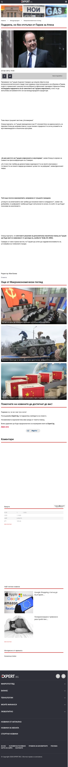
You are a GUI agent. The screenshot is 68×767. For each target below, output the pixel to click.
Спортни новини (9, 734)
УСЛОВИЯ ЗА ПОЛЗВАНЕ (17, 746)
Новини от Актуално (11, 722)
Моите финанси (9, 704)
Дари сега (5, 427)
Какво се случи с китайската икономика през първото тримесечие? (29, 398)
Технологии (7, 697)
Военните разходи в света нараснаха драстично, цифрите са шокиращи (30, 360)
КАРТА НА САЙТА (6, 748)
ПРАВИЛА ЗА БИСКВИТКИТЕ (38, 746)
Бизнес (4, 690)
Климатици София (10, 656)
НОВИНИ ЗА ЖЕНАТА (10, 728)
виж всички (8, 642)
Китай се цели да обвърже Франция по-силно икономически (26, 322)
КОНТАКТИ (19, 748)
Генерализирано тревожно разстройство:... (46, 618)
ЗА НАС (3, 746)
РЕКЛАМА (54, 746)
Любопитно (7, 711)
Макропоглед (7, 684)
